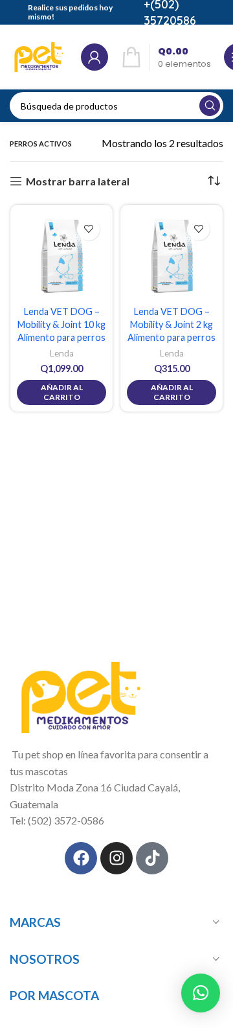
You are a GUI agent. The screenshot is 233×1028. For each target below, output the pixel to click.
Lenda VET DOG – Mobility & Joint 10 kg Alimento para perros (61, 324)
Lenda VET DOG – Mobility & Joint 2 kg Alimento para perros (172, 324)
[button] (200, 993)
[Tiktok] (152, 858)
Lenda (62, 353)
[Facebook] (81, 858)
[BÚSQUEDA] (209, 105)
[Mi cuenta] (94, 57)
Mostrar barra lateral (77, 181)
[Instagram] (116, 858)
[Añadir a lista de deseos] (88, 229)
